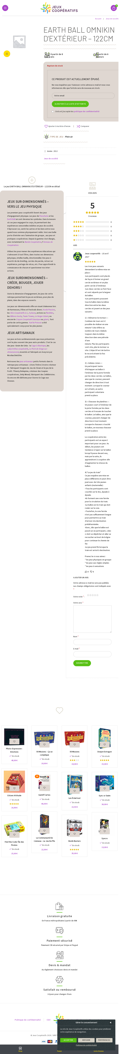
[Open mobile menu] (5, 8)
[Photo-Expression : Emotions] (14, 737)
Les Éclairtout (75, 798)
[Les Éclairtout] (74, 784)
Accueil (98, 19)
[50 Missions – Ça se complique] (44, 738)
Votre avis (78, 602)
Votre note (78, 596)
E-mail (76, 648)
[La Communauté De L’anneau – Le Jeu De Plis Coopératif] (44, 824)
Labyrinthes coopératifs (17, 348)
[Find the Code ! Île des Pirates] (14, 828)
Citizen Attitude (14, 795)
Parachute (43, 216)
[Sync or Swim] (104, 783)
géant (46, 319)
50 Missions (74, 751)
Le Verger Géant (41, 316)
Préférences (104, 1040)
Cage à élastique (38, 345)
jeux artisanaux (26, 361)
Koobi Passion (49, 309)
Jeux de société (51, 158)
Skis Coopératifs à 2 (18, 313)
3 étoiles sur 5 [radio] (93, 595)
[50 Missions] (74, 738)
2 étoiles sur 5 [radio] (90, 595)
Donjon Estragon (105, 751)
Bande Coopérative (33, 242)
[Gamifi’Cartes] (44, 783)
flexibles (49, 313)
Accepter (68, 1040)
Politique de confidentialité (86, 1045)
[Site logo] (59, 7)
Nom (76, 636)
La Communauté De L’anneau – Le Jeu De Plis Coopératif (44, 841)
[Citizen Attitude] (14, 782)
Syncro (105, 838)
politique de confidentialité (86, 111)
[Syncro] (104, 825)
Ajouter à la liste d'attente (70, 104)
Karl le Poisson (35, 322)
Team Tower (28, 316)
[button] (111, 1022)
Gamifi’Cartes (44, 795)
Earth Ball (11, 219)
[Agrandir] (7, 53)
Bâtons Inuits (16, 316)
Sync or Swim (104, 795)
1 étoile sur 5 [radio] (88, 595)
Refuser (86, 1040)
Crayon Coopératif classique (28, 319)
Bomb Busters (74, 841)
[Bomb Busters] (74, 827)
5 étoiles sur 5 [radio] (97, 595)
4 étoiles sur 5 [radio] (95, 595)
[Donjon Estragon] (104, 738)
